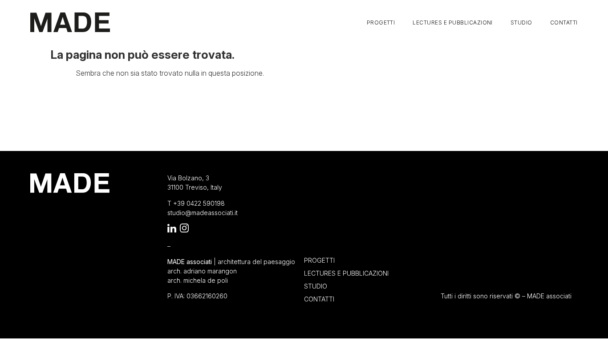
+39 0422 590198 (199, 203)
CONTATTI (564, 22)
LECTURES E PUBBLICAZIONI (453, 22)
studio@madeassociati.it (202, 212)
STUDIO (521, 22)
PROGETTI (381, 22)
